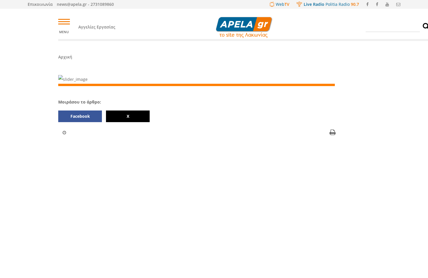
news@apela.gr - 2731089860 (85, 4)
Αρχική (65, 57)
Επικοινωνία (40, 4)
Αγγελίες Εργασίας (96, 27)
